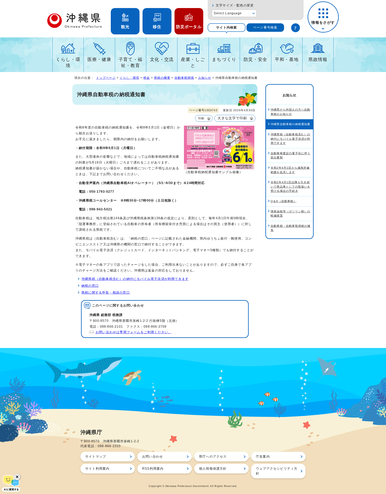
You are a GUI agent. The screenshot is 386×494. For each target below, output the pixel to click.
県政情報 (317, 59)
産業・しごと (193, 62)
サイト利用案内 (97, 468)
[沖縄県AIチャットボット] (11, 483)
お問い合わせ (152, 456)
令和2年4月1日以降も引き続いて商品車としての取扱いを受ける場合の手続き (290, 186)
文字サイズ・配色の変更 (235, 5)
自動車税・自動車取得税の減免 (290, 228)
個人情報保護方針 (213, 468)
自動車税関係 (184, 77)
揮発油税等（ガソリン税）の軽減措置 (290, 213)
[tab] (226, 27)
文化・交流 (162, 59)
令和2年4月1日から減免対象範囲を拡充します (290, 170)
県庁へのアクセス (213, 456)
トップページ (106, 77)
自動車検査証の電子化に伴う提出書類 (290, 155)
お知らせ (204, 77)
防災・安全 (255, 59)
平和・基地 (287, 59)
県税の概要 (162, 77)
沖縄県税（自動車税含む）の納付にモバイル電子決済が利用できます (135, 279)
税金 (146, 77)
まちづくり (224, 59)
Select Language (228, 13)
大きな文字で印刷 (232, 118)
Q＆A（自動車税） (284, 201)
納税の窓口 (90, 285)
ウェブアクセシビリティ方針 (276, 471)
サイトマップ (95, 456)
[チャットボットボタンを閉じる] (17, 477)
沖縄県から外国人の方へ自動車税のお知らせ (290, 112)
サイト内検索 (226, 27)
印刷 (201, 118)
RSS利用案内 (152, 468)
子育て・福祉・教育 (131, 62)
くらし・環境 (68, 62)
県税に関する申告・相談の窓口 (105, 292)
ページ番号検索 (265, 27)
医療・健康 (99, 59)
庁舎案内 (263, 456)
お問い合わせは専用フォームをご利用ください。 (133, 332)
